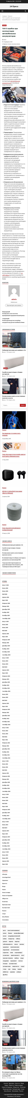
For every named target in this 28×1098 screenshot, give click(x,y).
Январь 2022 (5, 746)
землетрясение (14, 947)
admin (5, 39)
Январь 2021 (5, 779)
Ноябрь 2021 (5, 752)
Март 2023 (5, 706)
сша (9, 969)
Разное (4, 25)
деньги (5, 941)
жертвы (17, 941)
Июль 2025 (5, 624)
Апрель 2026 (5, 597)
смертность (15, 966)
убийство (5, 972)
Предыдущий (13, 313)
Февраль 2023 (6, 709)
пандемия (6, 961)
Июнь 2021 (5, 767)
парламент (13, 961)
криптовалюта (15, 955)
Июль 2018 (5, 855)
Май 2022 (4, 736)
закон (16, 944)
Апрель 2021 (5, 773)
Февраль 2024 (6, 676)
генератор (11, 938)
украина (12, 972)
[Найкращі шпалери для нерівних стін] (14, 340)
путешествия (6, 966)
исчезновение (15, 949)
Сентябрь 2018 (6, 849)
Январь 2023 (5, 712)
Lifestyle (4, 874)
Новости (11, 1085)
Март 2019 (5, 834)
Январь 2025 (5, 642)
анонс (4, 933)
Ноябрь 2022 (5, 718)
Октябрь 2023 (6, 688)
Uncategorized (6, 877)
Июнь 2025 (5, 627)
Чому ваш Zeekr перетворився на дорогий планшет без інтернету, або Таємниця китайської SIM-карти (12, 564)
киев (11, 952)
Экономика (5, 920)
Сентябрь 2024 (6, 655)
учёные (19, 972)
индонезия (6, 949)
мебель (17, 958)
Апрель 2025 (5, 633)
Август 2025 (5, 621)
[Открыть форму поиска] (25, 11)
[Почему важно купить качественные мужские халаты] (14, 386)
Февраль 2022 (6, 743)
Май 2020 (4, 803)
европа (11, 941)
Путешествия (6, 907)
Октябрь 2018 (6, 846)
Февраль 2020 (6, 809)
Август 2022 (5, 727)
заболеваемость (7, 944)
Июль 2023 (5, 694)
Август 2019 (5, 821)
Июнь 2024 (5, 664)
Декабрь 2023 (6, 682)
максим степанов (8, 958)
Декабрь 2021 (6, 749)
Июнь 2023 (5, 697)
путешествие (13, 963)
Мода (3, 886)
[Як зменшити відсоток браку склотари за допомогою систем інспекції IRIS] (14, 1062)
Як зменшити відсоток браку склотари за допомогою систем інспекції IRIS (12, 1074)
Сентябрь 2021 (6, 758)
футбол (5, 974)
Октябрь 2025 (6, 615)
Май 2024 (4, 667)
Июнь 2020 (5, 800)
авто (4, 930)
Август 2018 (5, 852)
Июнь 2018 (5, 858)
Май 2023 (4, 700)
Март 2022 (5, 739)
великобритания (18, 933)
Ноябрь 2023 (5, 685)
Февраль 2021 (6, 776)
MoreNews (10, 1096)
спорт (22, 966)
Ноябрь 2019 (5, 815)
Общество (5, 898)
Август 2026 (5, 585)
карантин (5, 952)
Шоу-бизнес (5, 916)
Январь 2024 (5, 679)
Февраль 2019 (6, 837)
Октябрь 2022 (6, 721)
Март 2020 (5, 806)
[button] (2, 11)
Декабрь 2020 (6, 782)
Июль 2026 (5, 588)
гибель (18, 938)
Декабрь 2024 (6, 645)
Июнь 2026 (5, 591)
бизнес (10, 933)
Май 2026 (4, 594)
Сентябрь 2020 (6, 791)
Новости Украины (7, 895)
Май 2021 (4, 770)
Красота (4, 883)
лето (22, 955)
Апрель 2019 (5, 830)
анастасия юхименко (13, 930)
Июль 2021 (5, 764)
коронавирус (18, 952)
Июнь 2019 (5, 824)
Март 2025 (5, 636)
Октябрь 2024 (6, 651)
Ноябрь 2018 (5, 843)
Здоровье (5, 880)
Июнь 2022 (5, 733)
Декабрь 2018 (6, 840)
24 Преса (14, 6)
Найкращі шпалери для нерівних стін (14, 350)
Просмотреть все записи (14, 305)
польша (5, 963)
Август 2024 (5, 658)
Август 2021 (5, 761)
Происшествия (6, 904)
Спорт (4, 913)
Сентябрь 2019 (6, 818)
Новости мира (6, 892)
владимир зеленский (14, 936)
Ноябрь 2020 (5, 785)
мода (22, 958)
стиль (4, 969)
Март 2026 (5, 600)
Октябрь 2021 (6, 755)
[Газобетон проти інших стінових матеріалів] (14, 362)
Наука (4, 889)
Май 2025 (4, 630)
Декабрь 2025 (6, 609)
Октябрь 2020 (6, 788)
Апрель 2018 (5, 861)
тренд (14, 969)
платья (20, 961)
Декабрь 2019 (6, 812)
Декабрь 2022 (6, 715)
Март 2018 (5, 864)
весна (4, 936)
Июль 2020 (5, 797)
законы (22, 944)
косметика (6, 955)
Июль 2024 (5, 661)
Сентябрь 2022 (6, 724)
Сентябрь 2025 (6, 618)
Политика (5, 901)
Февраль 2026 (6, 603)
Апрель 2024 (5, 670)
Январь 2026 (5, 606)
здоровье (6, 947)
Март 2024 (5, 673)
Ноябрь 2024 (5, 649)
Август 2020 (5, 794)
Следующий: (13, 320)
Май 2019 (4, 827)
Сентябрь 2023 (6, 691)
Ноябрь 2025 (5, 612)
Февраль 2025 (6, 639)
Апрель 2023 (5, 703)
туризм (20, 969)
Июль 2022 (5, 730)
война (4, 938)
